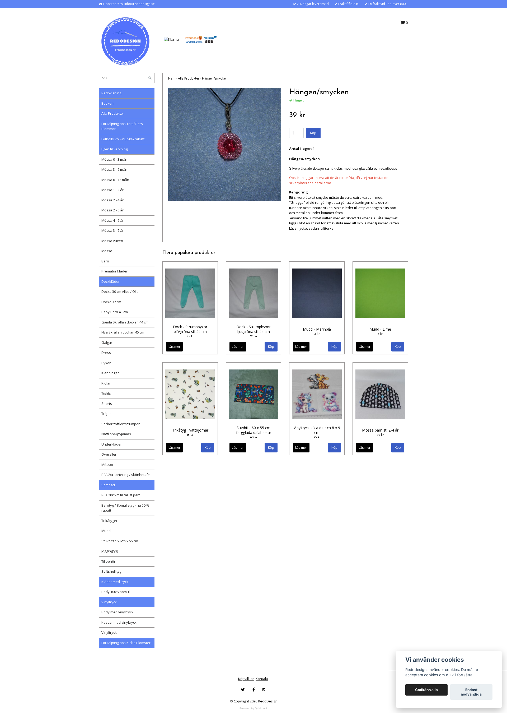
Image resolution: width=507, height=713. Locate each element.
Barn (105, 261)
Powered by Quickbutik (253, 708)
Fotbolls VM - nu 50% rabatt (122, 139)
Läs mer (174, 346)
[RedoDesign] (125, 39)
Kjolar (106, 383)
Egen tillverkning (114, 149)
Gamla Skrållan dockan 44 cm (124, 322)
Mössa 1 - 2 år (112, 189)
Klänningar (110, 373)
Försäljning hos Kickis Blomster (126, 642)
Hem (171, 78)
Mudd (106, 530)
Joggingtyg (109, 551)
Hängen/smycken (215, 78)
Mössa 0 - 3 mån (114, 159)
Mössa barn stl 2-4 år (380, 430)
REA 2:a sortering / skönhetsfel (126, 474)
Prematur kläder (114, 271)
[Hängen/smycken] (224, 144)
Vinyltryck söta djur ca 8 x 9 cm (317, 430)
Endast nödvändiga (471, 692)
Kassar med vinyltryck (119, 622)
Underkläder (111, 444)
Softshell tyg (111, 571)
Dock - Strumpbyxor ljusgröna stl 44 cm (253, 329)
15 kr (190, 435)
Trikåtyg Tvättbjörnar (190, 430)
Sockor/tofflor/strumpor (120, 424)
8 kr (317, 334)
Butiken (107, 103)
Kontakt (262, 678)
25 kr (190, 336)
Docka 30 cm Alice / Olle (120, 291)
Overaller (108, 454)
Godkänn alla (426, 690)
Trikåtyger (109, 520)
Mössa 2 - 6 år (112, 210)
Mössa (106, 250)
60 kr (253, 437)
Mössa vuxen (112, 240)
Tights (106, 393)
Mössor (107, 464)
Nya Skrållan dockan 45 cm (122, 332)
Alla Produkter (112, 113)
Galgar (106, 342)
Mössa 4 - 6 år (112, 220)
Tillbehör (108, 561)
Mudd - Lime (380, 329)
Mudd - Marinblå (317, 329)
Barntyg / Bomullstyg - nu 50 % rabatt (125, 508)
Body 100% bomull (115, 591)
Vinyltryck (109, 602)
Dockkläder (110, 281)
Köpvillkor (246, 678)
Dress (106, 352)
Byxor (106, 362)
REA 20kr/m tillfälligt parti (120, 495)
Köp (313, 132)
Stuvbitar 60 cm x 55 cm (119, 541)
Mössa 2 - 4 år (112, 200)
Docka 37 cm (111, 301)
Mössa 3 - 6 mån (114, 169)
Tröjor (106, 413)
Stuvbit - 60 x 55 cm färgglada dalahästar (253, 430)
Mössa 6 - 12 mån (115, 179)
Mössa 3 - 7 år (112, 230)
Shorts (106, 403)
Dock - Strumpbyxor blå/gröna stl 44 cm (190, 329)
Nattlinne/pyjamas (116, 434)
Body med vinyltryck (117, 612)
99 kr (380, 435)
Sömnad (108, 485)
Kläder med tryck (114, 581)
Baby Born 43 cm (114, 311)
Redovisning (111, 93)
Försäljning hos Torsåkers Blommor (122, 126)
